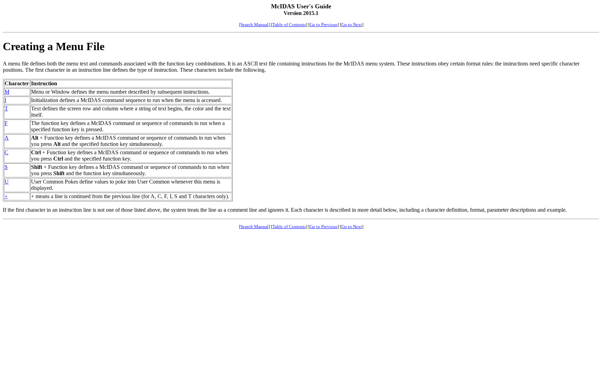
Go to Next (351, 24)
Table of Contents (289, 24)
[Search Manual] (255, 24)
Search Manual (254, 226)
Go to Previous (324, 24)
